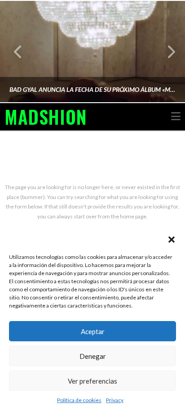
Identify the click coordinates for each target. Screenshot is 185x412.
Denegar (92, 356)
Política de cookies (79, 400)
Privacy (114, 400)
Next (166, 51)
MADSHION (45, 117)
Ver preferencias (92, 381)
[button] (171, 239)
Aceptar (93, 331)
